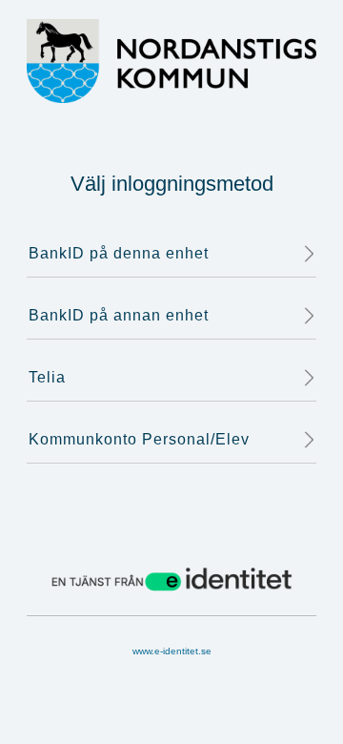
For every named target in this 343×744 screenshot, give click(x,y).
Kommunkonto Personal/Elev (139, 439)
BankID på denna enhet (119, 253)
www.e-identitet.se (172, 651)
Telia (47, 377)
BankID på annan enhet (119, 315)
